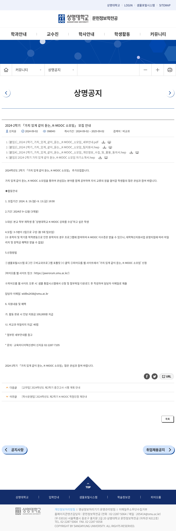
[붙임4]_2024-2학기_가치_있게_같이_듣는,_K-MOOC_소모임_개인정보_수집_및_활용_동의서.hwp (67, 152)
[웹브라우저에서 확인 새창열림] (110, 142)
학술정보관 (123, 497)
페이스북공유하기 (148, 376)
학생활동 (122, 34)
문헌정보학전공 (105, 18)
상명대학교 (113, 5)
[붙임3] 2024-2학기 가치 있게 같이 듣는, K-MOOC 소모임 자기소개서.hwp (52, 157)
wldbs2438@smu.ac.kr (35, 294)
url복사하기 (166, 376)
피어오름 (156, 497)
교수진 (53, 34)
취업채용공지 (155, 449)
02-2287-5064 (117, 514)
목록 (167, 419)
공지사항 (17, 449)
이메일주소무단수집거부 (133, 509)
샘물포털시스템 (88, 497)
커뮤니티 (158, 34)
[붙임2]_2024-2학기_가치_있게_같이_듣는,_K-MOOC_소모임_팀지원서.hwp (54, 147)
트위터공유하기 (154, 376)
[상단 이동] (88, 483)
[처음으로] (6, 70)
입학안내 (54, 497)
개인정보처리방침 (65, 509)
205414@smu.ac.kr (148, 514)
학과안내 (19, 34)
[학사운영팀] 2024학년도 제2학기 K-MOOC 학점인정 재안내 (54, 396)
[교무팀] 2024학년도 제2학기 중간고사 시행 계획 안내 (51, 387)
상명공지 (54, 69)
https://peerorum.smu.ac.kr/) (51, 273)
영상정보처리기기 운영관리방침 (97, 509)
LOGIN (128, 5)
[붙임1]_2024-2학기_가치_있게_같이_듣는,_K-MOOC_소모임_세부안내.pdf (53, 142)
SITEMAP (164, 5)
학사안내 (86, 34)
